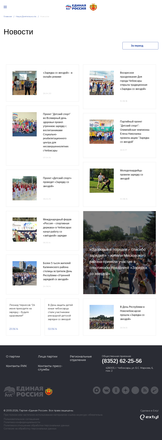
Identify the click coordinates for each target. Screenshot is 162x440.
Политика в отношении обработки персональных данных (36, 425)
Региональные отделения (81, 358)
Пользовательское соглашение (21, 419)
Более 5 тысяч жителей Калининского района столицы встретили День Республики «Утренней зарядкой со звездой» (57, 271)
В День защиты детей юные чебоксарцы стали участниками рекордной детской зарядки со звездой (60, 312)
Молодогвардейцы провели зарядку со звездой (131, 174)
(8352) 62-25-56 (122, 361)
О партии (13, 356)
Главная (8, 16)
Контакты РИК (16, 366)
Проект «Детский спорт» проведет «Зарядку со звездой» (57, 182)
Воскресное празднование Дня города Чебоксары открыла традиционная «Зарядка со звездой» (133, 80)
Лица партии (47, 356)
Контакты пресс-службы (50, 367)
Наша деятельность (26, 16)
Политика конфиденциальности (22, 422)
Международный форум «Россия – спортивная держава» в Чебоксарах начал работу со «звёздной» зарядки (57, 227)
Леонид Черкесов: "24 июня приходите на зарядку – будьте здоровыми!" (22, 310)
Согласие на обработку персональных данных (30, 428)
